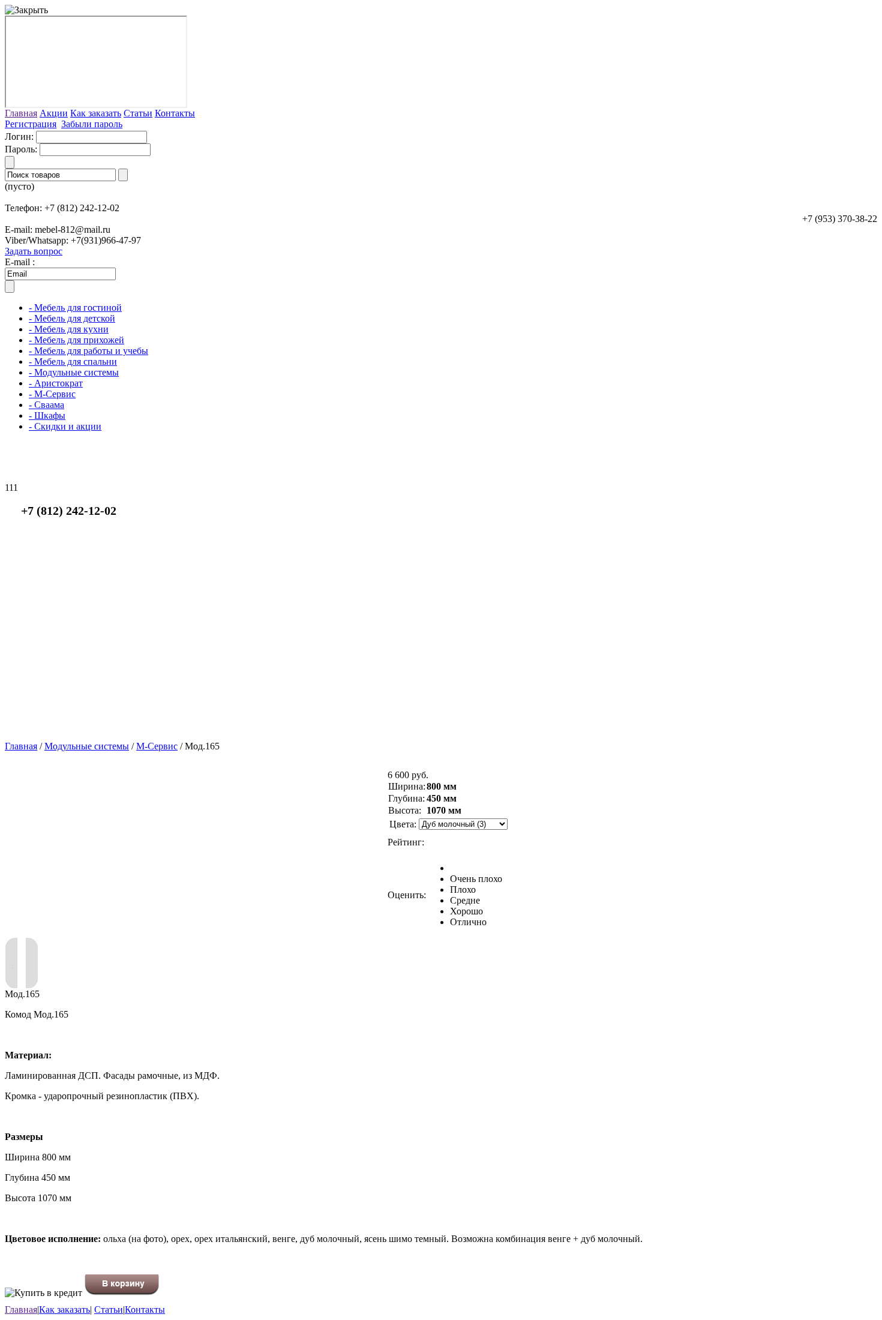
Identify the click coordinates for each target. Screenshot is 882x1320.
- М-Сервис (52, 394)
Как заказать (95, 113)
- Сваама (46, 405)
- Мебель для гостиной (75, 307)
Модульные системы (86, 746)
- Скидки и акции (65, 426)
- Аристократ (56, 383)
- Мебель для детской (72, 318)
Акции (54, 113)
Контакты (175, 113)
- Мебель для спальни (73, 361)
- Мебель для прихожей (76, 340)
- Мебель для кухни (69, 329)
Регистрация (30, 124)
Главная (21, 113)
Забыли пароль (91, 124)
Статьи (138, 113)
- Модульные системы (74, 372)
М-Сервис (157, 746)
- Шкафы (47, 415)
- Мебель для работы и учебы (88, 351)
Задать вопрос (33, 251)
